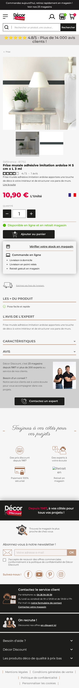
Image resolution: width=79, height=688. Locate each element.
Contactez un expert (43, 401)
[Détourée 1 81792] (51, 144)
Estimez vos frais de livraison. (30, 285)
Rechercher (68, 27)
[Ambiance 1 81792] (27, 144)
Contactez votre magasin (32, 607)
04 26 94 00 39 (44, 594)
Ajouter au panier (33, 234)
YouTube (39, 574)
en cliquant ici (48, 625)
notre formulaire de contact (46, 603)
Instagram (61, 574)
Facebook (28, 574)
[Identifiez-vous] (52, 16)
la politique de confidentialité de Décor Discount (40, 563)
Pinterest (50, 574)
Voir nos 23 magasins (39, 6)
